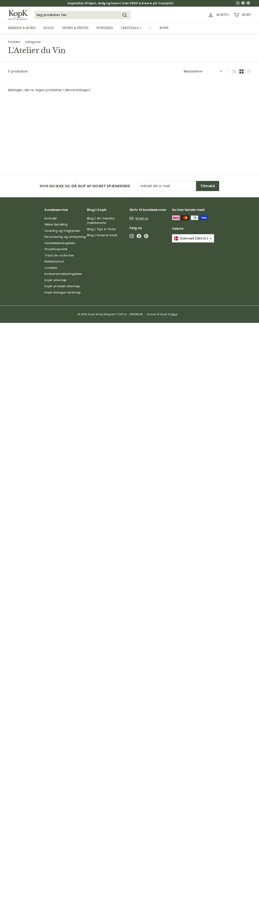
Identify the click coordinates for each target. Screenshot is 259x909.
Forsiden (14, 42)
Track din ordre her (59, 255)
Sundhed (104, 28)
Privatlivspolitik (56, 249)
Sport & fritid (75, 28)
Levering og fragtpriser (62, 231)
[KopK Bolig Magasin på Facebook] (139, 236)
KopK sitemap (56, 280)
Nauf (174, 314)
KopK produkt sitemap (62, 286)
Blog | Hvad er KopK (102, 235)
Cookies (51, 268)
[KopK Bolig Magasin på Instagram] (132, 236)
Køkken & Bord (21, 28)
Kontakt (51, 218)
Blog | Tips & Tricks (101, 229)
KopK (164, 28)
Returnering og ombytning (65, 237)
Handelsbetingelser (60, 243)
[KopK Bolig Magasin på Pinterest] (146, 236)
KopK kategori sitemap (63, 292)
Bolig (49, 28)
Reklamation (54, 261)
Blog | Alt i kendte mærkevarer (101, 220)
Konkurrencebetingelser (63, 274)
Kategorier (33, 42)
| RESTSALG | (131, 28)
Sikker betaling (56, 224)
